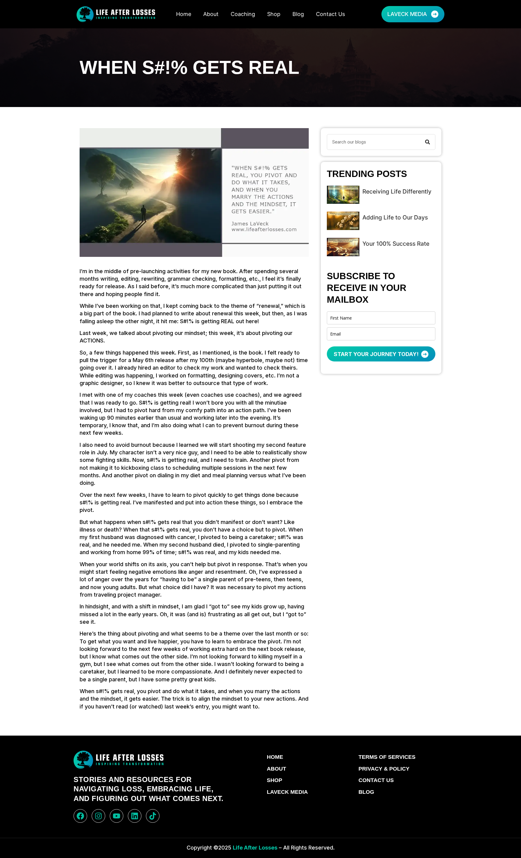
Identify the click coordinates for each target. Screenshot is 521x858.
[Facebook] (80, 816)
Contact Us (330, 14)
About (211, 14)
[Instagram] (98, 816)
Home (183, 14)
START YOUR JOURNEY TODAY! (377, 354)
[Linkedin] (134, 816)
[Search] (427, 142)
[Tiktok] (152, 816)
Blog (298, 14)
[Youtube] (116, 816)
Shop (273, 14)
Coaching (243, 14)
